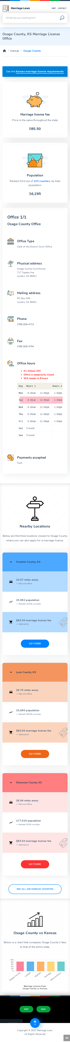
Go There (35, 643)
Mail (43, 1009)
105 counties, (42, 181)
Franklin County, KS (28, 562)
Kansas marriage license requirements (40, 71)
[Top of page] (35, 1023)
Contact (62, 8)
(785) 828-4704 (25, 346)
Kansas (14, 51)
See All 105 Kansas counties (35, 889)
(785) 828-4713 (25, 324)
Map (54, 8)
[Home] (4, 51)
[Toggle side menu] (66, 1038)
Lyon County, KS (26, 672)
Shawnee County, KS (29, 782)
